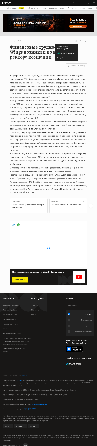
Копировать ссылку (78, 66)
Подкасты (52, 8)
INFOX (32, 426)
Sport (82, 8)
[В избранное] (44, 201)
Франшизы (41, 8)
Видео (61, 8)
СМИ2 (7, 426)
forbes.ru (24, 376)
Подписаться (20, 279)
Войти (75, 3)
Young (89, 8)
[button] (94, 3)
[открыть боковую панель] (83, 3)
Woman (75, 8)
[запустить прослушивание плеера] (76, 41)
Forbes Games (14, 8)
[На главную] (6, 3)
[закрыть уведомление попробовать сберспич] (76, 47)
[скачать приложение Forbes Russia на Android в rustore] (74, 349)
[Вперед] (91, 206)
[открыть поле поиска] (88, 3)
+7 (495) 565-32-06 (29, 409)
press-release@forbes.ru (38, 404)
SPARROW (19, 426)
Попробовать (62, 58)
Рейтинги (31, 8)
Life (68, 8)
